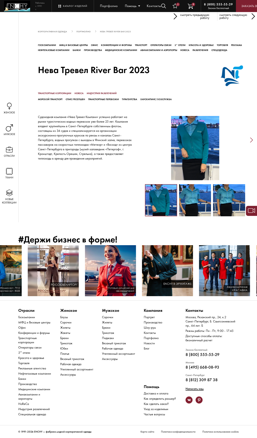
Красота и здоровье (201, 45)
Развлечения (200, 50)
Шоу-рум (150, 327)
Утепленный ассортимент (76, 369)
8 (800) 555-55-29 (218, 4)
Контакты (154, 6)
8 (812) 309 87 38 (202, 379)
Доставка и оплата (156, 393)
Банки (77, 50)
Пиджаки (108, 338)
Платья (64, 354)
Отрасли (26, 310)
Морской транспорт (50, 99)
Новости (149, 343)
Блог (146, 348)
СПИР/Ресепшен (75, 99)
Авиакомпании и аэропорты (158, 50)
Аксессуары (68, 374)
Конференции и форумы (116, 45)
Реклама (236, 45)
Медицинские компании (121, 50)
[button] (139, 140)
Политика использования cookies (220, 431)
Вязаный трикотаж (72, 359)
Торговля (222, 45)
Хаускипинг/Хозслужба (156, 99)
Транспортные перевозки (103, 99)
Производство (153, 322)
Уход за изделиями (156, 409)
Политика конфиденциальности (178, 431)
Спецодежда (219, 50)
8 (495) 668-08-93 (202, 367)
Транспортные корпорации (54, 93)
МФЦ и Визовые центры (73, 45)
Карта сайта (147, 431)
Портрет (149, 317)
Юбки (64, 348)
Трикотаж (66, 343)
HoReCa (184, 50)
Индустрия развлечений (102, 93)
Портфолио (109, 6)
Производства (93, 50)
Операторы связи (160, 45)
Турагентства (129, 99)
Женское (68, 310)
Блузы (64, 317)
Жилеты (65, 327)
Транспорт (141, 45)
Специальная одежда (32, 414)
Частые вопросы (154, 414)
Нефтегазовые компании (53, 50)
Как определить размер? (160, 398)
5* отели (180, 45)
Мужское (110, 310)
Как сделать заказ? (156, 404)
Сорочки (65, 322)
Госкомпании (47, 45)
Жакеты (65, 333)
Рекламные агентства (32, 368)
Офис (94, 45)
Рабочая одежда (70, 364)
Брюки (64, 338)
